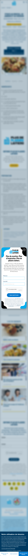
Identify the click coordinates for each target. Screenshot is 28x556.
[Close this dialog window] (24, 250)
